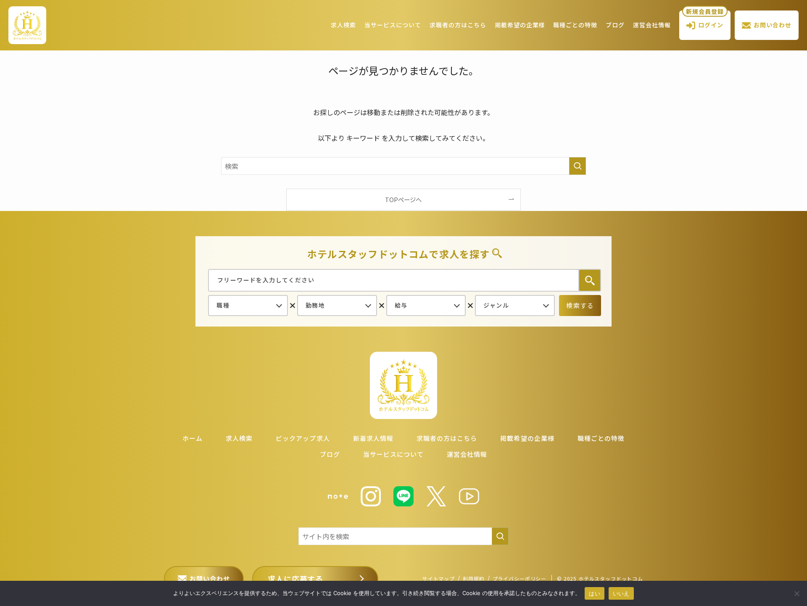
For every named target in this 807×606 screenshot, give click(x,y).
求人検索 (343, 25)
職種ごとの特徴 (575, 25)
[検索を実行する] (577, 166)
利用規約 (473, 578)
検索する (580, 305)
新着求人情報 (373, 438)
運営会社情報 (652, 25)
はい (594, 593)
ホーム (192, 438)
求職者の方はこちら (458, 25)
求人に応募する (295, 578)
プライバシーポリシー (519, 578)
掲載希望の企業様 (520, 25)
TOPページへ (403, 199)
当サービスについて (392, 25)
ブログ (615, 25)
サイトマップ (438, 578)
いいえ (621, 593)
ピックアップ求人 (303, 438)
